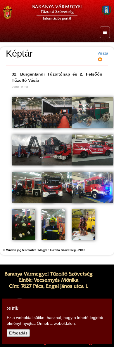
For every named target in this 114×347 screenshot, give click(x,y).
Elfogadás (18, 333)
